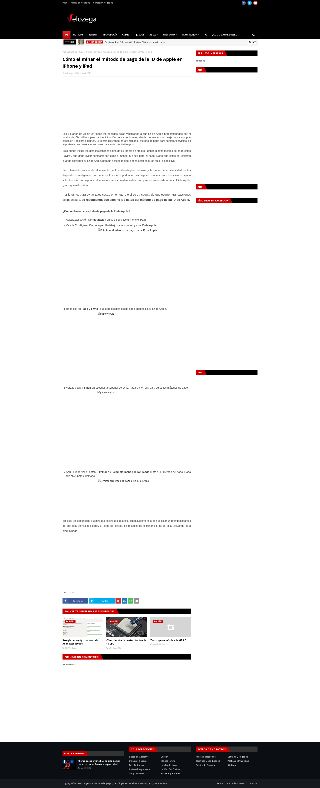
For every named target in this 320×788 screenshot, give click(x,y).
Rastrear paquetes (170, 773)
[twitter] (250, 3)
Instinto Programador (140, 769)
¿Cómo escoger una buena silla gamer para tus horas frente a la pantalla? (99, 762)
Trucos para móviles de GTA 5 (168, 640)
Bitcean (164, 756)
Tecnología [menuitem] (110, 34)
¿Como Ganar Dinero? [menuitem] (225, 34)
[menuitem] (66, 35)
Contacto (253, 783)
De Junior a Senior (138, 760)
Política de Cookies (205, 765)
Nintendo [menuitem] (169, 34)
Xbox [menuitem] (153, 34)
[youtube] (255, 3)
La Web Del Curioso (170, 769)
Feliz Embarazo (136, 765)
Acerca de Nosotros (80, 2)
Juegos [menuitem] (140, 34)
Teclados (200, 60)
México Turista (168, 760)
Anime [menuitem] (125, 34)
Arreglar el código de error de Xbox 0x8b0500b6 (80, 642)
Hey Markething (169, 765)
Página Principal (70, 51)
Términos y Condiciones (208, 760)
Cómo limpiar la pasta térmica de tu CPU (126, 642)
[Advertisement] (126, 103)
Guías (81, 51)
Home (220, 783)
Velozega (69, 73)
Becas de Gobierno (139, 756)
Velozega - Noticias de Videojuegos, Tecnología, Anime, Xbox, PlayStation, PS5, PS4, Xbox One (123, 783)
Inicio (65, 2)
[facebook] (244, 3)
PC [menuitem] (205, 34)
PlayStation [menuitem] (189, 34)
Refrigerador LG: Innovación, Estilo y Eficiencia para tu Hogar (135, 41)
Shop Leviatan (136, 773)
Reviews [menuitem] (93, 34)
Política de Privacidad (238, 760)
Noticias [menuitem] (78, 34)
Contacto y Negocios (103, 2)
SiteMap (232, 765)
